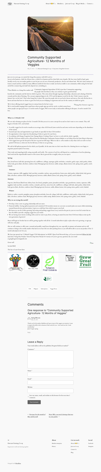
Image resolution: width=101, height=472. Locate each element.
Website (30, 387)
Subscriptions (44, 289)
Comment (31, 349)
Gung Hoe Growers (64, 68)
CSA (30, 289)
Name (30, 371)
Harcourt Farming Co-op (21, 4)
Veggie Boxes (53, 289)
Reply (29, 332)
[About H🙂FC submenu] (55, 3)
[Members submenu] (63, 3)
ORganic (36, 289)
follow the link (86, 234)
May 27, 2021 (31, 68)
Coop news (55, 68)
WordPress (18, 463)
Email (30, 379)
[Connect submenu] (92, 3)
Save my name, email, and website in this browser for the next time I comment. (49, 396)
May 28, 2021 (34, 320)
